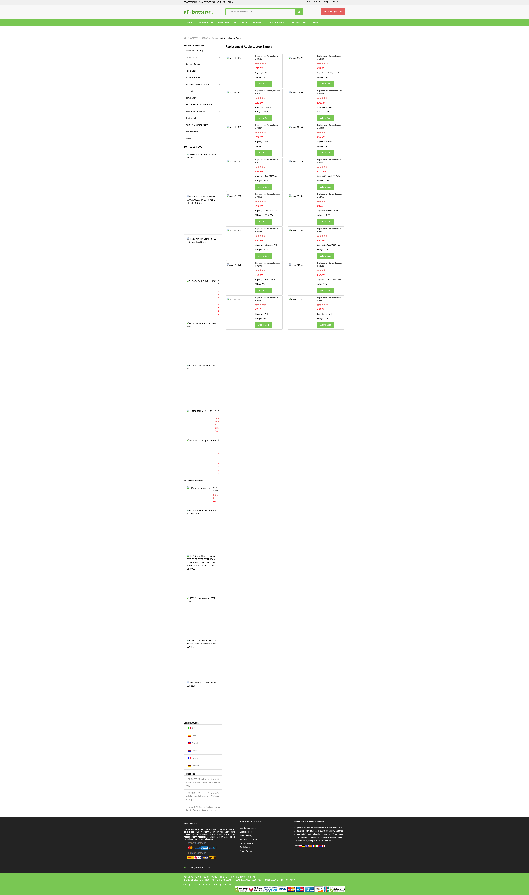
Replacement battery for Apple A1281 (267, 299)
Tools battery (246, 847)
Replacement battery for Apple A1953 (329, 230)
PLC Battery (191, 98)
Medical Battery (193, 78)
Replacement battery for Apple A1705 (329, 299)
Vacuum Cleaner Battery (197, 125)
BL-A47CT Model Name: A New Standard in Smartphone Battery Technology (203, 782)
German (195, 766)
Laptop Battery (192, 118)
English (194, 743)
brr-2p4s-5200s (224, 880)
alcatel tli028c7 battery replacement (261, 880)
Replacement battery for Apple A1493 (329, 57)
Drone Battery (192, 132)
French (194, 758)
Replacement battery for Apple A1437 (329, 195)
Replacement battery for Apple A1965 (267, 195)
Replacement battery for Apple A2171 (267, 161)
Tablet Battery (192, 57)
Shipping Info (232, 877)
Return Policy (202, 877)
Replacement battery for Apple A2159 (329, 126)
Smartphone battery (248, 828)
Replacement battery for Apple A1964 (267, 230)
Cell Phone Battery (194, 51)
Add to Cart (263, 84)
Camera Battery (193, 64)
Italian (194, 728)
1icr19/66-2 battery (193, 880)
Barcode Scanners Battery (197, 84)
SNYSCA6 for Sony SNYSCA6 (218, 442)
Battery (193, 38)
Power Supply (246, 851)
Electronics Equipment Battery (200, 105)
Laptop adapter (246, 832)
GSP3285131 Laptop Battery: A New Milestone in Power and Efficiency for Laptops (203, 796)
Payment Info (313, 2)
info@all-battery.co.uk (200, 867)
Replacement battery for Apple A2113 (329, 161)
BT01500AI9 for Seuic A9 (217, 412)
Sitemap (337, 2)
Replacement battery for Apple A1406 (267, 57)
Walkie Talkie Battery (195, 111)
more (188, 139)
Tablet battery (246, 836)
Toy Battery (191, 91)
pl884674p (210, 880)
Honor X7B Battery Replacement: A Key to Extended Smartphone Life (203, 808)
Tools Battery (192, 71)
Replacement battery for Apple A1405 (267, 264)
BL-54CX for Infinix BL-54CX (218, 282)
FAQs (326, 2)
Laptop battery (246, 843)
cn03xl (236, 880)
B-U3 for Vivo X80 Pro (216, 489)
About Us (188, 877)
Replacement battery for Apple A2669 (329, 92)
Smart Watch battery (249, 840)
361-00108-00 (288, 880)
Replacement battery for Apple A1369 (329, 264)
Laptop (204, 38)
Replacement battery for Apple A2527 (267, 92)
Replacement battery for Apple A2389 (267, 126)
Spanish (195, 736)
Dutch (194, 751)
